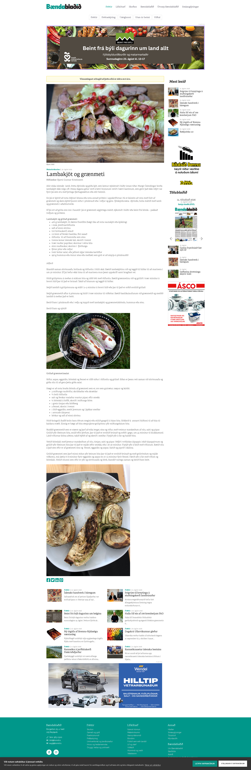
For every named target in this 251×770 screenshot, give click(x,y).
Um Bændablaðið (175, 748)
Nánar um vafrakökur (153, 765)
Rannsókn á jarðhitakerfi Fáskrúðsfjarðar (77, 651)
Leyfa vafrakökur (205, 764)
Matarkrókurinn (53, 169)
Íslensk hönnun (133, 729)
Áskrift (170, 754)
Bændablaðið (147, 6)
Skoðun (133, 6)
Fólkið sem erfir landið (136, 741)
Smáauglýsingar (190, 6)
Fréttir (109, 6)
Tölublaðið (178, 192)
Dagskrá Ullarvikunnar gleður (141, 631)
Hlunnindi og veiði (135, 750)
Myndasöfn (172, 738)
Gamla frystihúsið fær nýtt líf (191, 248)
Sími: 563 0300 (55, 737)
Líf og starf (131, 744)
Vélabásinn (132, 753)
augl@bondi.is (55, 743)
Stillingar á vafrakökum (232, 764)
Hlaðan (171, 729)
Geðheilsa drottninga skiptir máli (190, 272)
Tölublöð (172, 735)
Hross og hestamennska (97, 744)
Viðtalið (130, 747)
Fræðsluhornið (93, 735)
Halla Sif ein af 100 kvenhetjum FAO (144, 613)
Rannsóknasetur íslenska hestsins (143, 649)
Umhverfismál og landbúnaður (100, 741)
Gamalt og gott (93, 732)
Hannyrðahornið (134, 735)
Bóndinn (131, 738)
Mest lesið (177, 81)
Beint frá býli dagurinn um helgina (82, 613)
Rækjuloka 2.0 (186, 131)
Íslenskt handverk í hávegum (79, 592)
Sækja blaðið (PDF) (186, 204)
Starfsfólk (172, 751)
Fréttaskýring (108, 17)
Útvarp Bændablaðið (168, 6)
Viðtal (157, 17)
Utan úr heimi (142, 17)
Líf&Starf (120, 6)
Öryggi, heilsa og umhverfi (98, 747)
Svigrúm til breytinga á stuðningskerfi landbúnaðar (140, 594)
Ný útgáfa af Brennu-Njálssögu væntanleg (81, 633)
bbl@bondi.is (55, 740)
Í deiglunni (125, 17)
